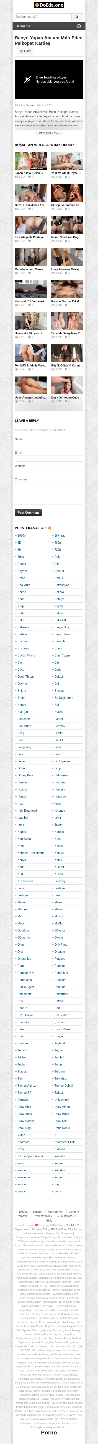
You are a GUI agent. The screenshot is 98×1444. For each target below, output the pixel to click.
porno (54, 1261)
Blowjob (59, 641)
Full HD (59, 740)
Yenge (22, 1170)
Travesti (23, 1071)
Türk (20, 1078)
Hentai (22, 796)
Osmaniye (24, 958)
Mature (22, 909)
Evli (56, 705)
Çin (20, 662)
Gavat (58, 747)
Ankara (59, 592)
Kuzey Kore (25, 881)
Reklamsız (25, 994)
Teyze (58, 1050)
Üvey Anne (25, 1114)
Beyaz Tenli (62, 634)
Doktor (58, 676)
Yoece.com (25, 1177)
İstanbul (23, 817)
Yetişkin (59, 1170)
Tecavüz (23, 1050)
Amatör (59, 571)
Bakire (58, 613)
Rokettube (61, 994)
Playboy (59, 958)
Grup (57, 768)
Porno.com (25, 980)
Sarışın (22, 1008)
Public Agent (26, 987)
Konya (22, 860)
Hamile (22, 782)
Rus (20, 1001)
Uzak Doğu (25, 1128)
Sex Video (61, 1015)
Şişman (59, 1022)
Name (19, 439)
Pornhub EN (26, 972)
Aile (56, 563)
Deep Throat (26, 676)
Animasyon (61, 585)
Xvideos (59, 1149)
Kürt (20, 874)
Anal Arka (24, 585)
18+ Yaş (59, 535)
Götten (22, 768)
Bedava (23, 634)
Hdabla (22, 789)
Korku (21, 867)
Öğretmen (24, 937)
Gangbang (24, 747)
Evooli (58, 712)
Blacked (23, 641)
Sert (57, 1008)
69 (19, 549)
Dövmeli (23, 683)
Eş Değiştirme (63, 697)
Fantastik (24, 719)
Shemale (23, 1022)
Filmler (58, 733)
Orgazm (59, 951)
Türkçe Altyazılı (28, 1085)
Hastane (59, 782)
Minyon (59, 916)
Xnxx (21, 1149)
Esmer (22, 705)
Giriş (49, 1220)
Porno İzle (61, 972)
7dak (21, 556)
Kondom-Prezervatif (31, 853)
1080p (22, 535)
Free (20, 740)
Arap (21, 606)
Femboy (59, 726)
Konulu (59, 853)
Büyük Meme (26, 655)
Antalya (59, 599)
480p (57, 542)
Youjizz (59, 1177)
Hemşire (59, 789)
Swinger (23, 1043)
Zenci (21, 1191)
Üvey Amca (62, 1106)
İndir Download (27, 810)
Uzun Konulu (62, 1128)
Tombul (59, 1057)
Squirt (21, 1036)
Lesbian (59, 888)
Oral (20, 951)
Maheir (22, 902)
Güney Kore (25, 775)
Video (21, 1135)
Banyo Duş (61, 627)
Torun (58, 1064)
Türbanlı (59, 1071)
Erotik (21, 697)
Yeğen (58, 1163)
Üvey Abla (24, 1106)
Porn (21, 965)
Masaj (58, 902)
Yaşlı (21, 1163)
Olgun (21, 944)
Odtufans (24, 930)
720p (57, 549)
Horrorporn (61, 796)
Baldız (22, 620)
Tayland (59, 1043)
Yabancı (59, 1156)
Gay (20, 754)
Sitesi (21, 1029)
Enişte (22, 690)
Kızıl (21, 846)
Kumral (59, 867)
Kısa (57, 839)
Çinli (57, 662)
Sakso (58, 1001)
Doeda (23, 1211)
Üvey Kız (60, 1121)
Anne (21, 599)
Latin (21, 888)
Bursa (58, 648)
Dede (57, 669)
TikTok (22, 1057)
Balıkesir (23, 627)
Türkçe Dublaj (63, 1085)
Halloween (61, 775)
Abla (57, 556)
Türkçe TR (24, 1092)
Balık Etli (60, 620)
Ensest (59, 690)
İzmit (21, 824)
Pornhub (59, 965)
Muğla (58, 923)
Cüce (21, 669)
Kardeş (59, 831)
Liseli (57, 895)
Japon (58, 824)
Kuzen (58, 874)
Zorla (57, 1191)
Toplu (21, 1064)
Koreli (58, 860)
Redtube (59, 987)
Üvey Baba (61, 1114)
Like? (27, 51)
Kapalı (22, 831)
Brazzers (23, 648)
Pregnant (60, 980)
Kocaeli (59, 846)
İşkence (59, 810)
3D (19, 542)
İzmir (57, 817)
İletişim (37, 1211)
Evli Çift (23, 712)
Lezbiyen (23, 895)
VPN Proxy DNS (68, 1216)
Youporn (23, 1184)
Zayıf (57, 1184)
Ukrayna (23, 1099)
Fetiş (21, 733)
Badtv (21, 613)
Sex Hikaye (25, 1015)
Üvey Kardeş (26, 1121)
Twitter (58, 1092)
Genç (58, 754)
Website (20, 466)
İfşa (20, 803)
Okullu (58, 937)
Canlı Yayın (62, 655)
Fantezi (59, 719)
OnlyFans (60, 944)
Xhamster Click (64, 1142)
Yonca (29, 105)
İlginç (58, 803)
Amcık (58, 578)
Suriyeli (59, 1036)
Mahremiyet (55, 1211)
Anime (22, 592)
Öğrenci (59, 930)
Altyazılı (23, 571)
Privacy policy (43, 1216)
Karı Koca (24, 839)
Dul (56, 683)
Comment (21, 479)
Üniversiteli (61, 1099)
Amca (21, 578)
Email (18, 452)
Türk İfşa (60, 1078)
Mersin (58, 909)
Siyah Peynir (62, 1029)
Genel (21, 761)
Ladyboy (60, 881)
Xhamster (24, 1142)
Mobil (21, 923)
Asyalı (58, 606)
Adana (22, 563)
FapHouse (24, 726)
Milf (20, 916)
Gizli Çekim (62, 761)
